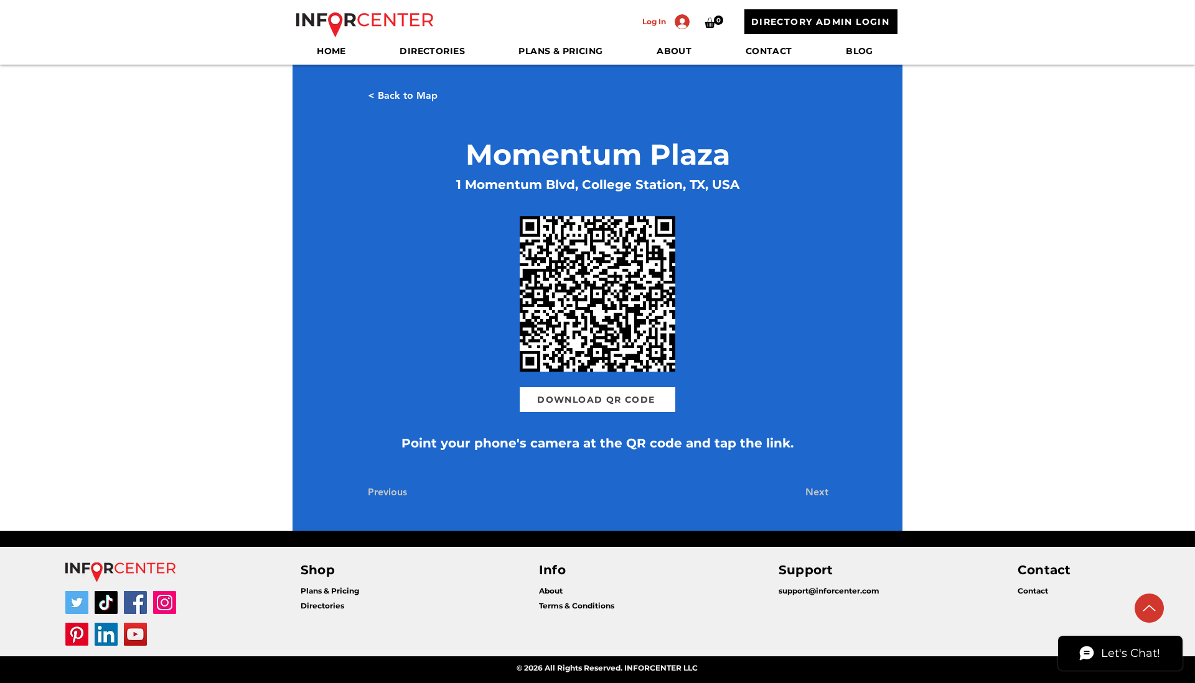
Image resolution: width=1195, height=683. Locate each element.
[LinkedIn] (106, 634)
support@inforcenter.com (829, 590)
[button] (714, 22)
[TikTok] (106, 602)
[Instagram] (164, 602)
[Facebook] (135, 602)
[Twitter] (76, 602)
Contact (1033, 590)
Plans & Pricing (330, 590)
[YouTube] (135, 634)
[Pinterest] (76, 634)
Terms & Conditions (576, 605)
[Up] (1149, 608)
